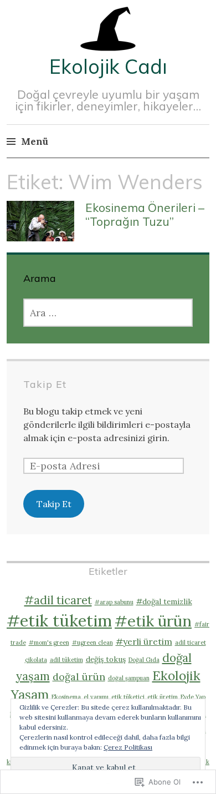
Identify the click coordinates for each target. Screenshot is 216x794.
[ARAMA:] (107, 313)
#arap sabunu (114, 602)
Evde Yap (193, 697)
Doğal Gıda (144, 660)
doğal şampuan (129, 678)
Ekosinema (66, 697)
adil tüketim (66, 660)
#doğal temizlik (164, 601)
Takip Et (44, 384)
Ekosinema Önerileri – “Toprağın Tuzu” (144, 214)
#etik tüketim (59, 620)
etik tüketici (128, 697)
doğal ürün (79, 676)
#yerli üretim (144, 641)
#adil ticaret (58, 600)
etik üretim (162, 697)
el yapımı (96, 697)
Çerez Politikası (128, 747)
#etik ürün (153, 621)
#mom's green (49, 642)
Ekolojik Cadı (108, 66)
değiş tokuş (106, 659)
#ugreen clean (92, 642)
